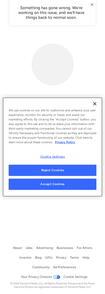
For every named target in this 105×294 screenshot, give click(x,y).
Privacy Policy (65, 142)
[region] (53, 147)
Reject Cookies (52, 170)
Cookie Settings (52, 156)
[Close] (95, 104)
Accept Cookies (52, 184)
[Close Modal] (92, 4)
